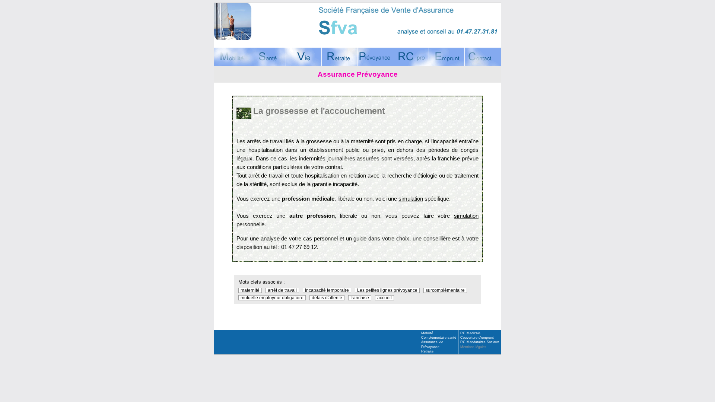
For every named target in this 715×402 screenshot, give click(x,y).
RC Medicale (470, 333)
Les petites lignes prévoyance (387, 290)
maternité (250, 290)
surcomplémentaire (445, 290)
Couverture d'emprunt (446, 57)
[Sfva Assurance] (357, 21)
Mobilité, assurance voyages (232, 57)
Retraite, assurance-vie (339, 57)
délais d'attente (327, 298)
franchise (359, 298)
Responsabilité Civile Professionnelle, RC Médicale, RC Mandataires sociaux (411, 57)
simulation (410, 198)
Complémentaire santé (438, 337)
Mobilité (427, 333)
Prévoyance (430, 347)
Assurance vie (432, 342)
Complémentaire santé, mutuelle (268, 57)
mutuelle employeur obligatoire (272, 298)
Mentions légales (473, 347)
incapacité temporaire (327, 290)
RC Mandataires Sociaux (479, 342)
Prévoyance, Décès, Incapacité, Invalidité (375, 57)
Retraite (427, 351)
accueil (384, 298)
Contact (482, 57)
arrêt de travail (282, 290)
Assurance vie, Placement (303, 57)
